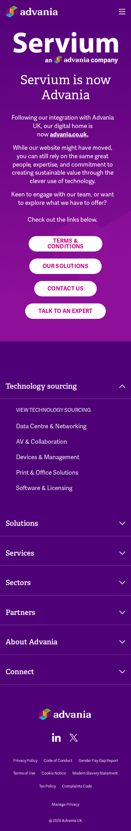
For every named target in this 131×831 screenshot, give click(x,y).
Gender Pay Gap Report (98, 760)
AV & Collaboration (41, 441)
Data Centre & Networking (51, 426)
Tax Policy (47, 786)
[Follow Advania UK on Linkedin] (56, 737)
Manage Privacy (65, 804)
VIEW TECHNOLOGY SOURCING (53, 410)
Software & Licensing (44, 488)
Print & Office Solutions (47, 472)
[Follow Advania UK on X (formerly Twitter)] (74, 737)
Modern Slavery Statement (95, 773)
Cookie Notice (54, 773)
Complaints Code (77, 786)
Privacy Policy (25, 760)
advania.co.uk (68, 134)
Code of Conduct (58, 760)
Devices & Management (47, 457)
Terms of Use (24, 773)
